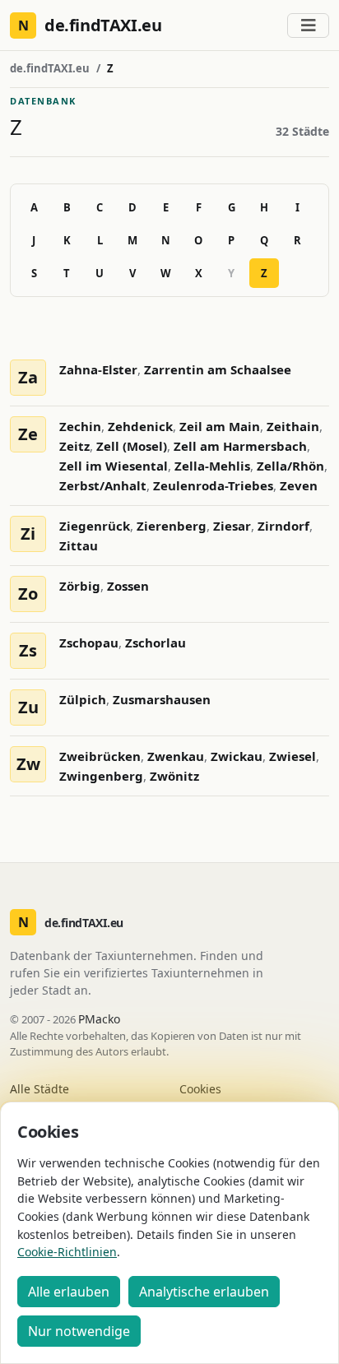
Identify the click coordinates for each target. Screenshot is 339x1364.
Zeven (299, 485)
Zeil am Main (219, 426)
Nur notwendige (79, 1331)
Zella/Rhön (290, 465)
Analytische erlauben (204, 1292)
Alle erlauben (68, 1292)
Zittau (78, 545)
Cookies (200, 1089)
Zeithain (293, 426)
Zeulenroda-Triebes (213, 485)
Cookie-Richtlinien (67, 1252)
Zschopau (88, 642)
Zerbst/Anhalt (102, 485)
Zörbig (79, 586)
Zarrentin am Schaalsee (217, 369)
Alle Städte (39, 1089)
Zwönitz (174, 776)
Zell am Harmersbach (240, 446)
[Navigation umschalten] (308, 25)
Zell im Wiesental (113, 465)
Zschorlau (155, 642)
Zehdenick (140, 426)
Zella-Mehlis (212, 465)
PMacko (99, 1019)
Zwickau (236, 756)
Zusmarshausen (162, 699)
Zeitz (74, 446)
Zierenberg (172, 525)
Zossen (128, 586)
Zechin (80, 426)
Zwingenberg (101, 776)
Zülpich (82, 699)
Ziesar (232, 525)
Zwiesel (292, 756)
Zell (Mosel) (131, 446)
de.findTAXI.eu (50, 68)
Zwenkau (175, 756)
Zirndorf (283, 525)
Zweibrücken (100, 756)
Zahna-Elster (98, 369)
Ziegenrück (94, 525)
